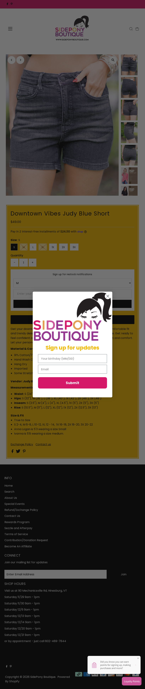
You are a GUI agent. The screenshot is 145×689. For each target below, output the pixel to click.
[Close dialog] (108, 296)
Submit (72, 382)
